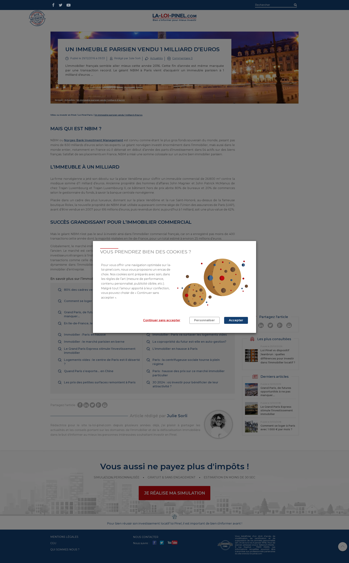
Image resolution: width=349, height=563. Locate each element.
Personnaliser (204, 320)
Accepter (236, 320)
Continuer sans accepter (161, 320)
